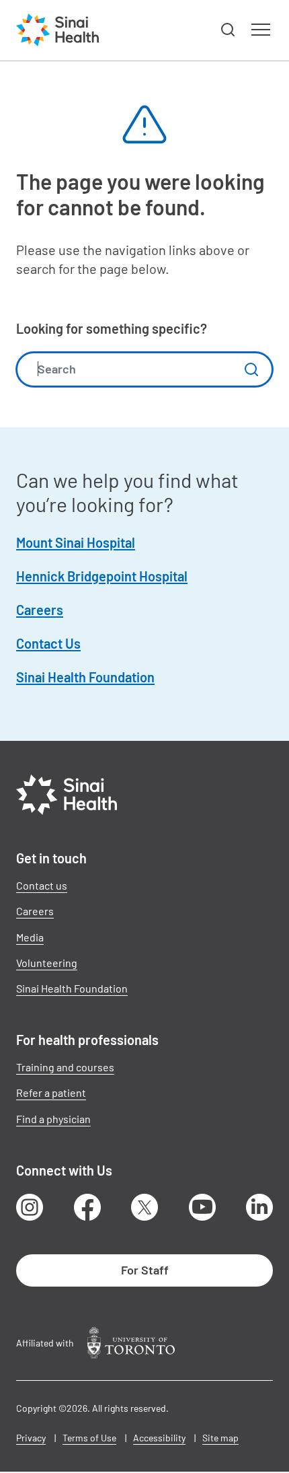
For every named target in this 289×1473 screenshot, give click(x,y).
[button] (228, 30)
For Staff (145, 1269)
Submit (251, 369)
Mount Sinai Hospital (75, 542)
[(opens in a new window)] (131, 1343)
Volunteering (46, 962)
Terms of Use (89, 1437)
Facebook (87, 1207)
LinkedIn (259, 1207)
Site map (220, 1437)
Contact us (41, 885)
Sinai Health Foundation (85, 677)
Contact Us (48, 643)
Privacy (31, 1437)
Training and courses (65, 1067)
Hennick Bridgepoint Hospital (102, 576)
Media (30, 937)
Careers (39, 610)
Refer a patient (51, 1092)
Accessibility (159, 1437)
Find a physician (53, 1118)
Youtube (202, 1207)
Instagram (29, 1207)
